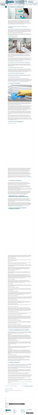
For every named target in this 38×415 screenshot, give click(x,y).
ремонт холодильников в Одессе (16, 381)
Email (6, 400)
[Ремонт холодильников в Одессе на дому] (9, 3)
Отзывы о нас (14, 412)
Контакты (30, 4)
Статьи (27, 4)
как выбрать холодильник (25, 365)
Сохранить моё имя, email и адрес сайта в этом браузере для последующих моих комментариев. (6, 405)
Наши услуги (15, 4)
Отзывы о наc (24, 4)
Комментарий (6, 391)
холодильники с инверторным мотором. (24, 81)
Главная (7, 4)
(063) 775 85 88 (23, 411)
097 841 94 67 (30, 1)
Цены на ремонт (11, 4)
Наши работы (19, 4)
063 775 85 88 (30, 2)
